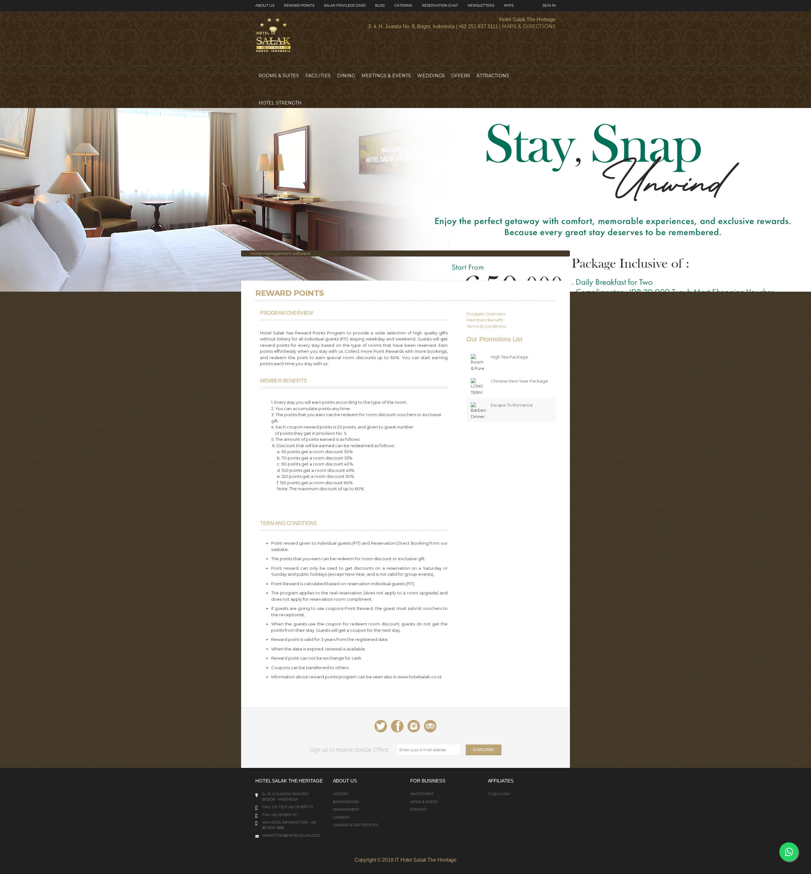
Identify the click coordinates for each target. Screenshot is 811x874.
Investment (422, 794)
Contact (418, 809)
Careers (341, 817)
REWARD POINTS (299, 5)
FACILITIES (318, 76)
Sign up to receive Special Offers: (351, 749)
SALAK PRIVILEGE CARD (345, 5)
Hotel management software (280, 253)
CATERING (403, 5)
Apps (509, 5)
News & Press (423, 802)
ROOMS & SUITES (279, 76)
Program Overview (486, 313)
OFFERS (460, 76)
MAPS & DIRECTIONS (529, 26)
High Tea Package (509, 356)
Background (346, 802)
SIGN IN (549, 5)
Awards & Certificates (355, 825)
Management (346, 809)
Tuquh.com (499, 794)
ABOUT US (264, 5)
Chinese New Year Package (519, 380)
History (340, 794)
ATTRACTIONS (492, 76)
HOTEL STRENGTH (280, 103)
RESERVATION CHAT (440, 5)
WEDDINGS (431, 76)
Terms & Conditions (486, 326)
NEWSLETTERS (481, 5)
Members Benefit (485, 319)
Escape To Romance (512, 405)
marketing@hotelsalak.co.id (291, 835)
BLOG (380, 5)
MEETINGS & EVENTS (386, 76)
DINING (346, 76)
